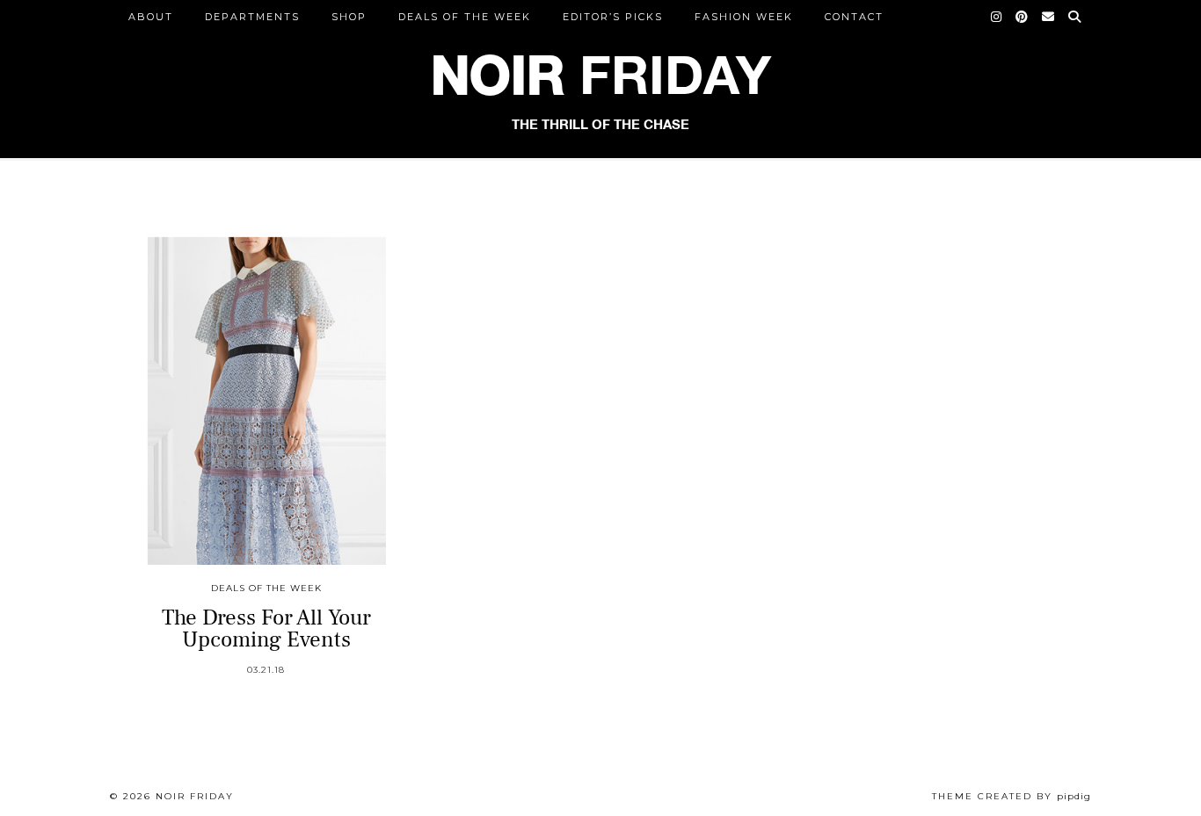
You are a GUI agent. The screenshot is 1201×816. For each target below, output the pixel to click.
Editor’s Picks (613, 17)
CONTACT (854, 17)
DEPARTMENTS (252, 17)
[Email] (1049, 16)
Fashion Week (744, 17)
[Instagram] (997, 16)
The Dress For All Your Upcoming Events (266, 628)
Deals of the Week (464, 17)
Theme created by (1011, 796)
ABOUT (150, 17)
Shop (349, 17)
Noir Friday (195, 796)
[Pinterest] (1022, 16)
